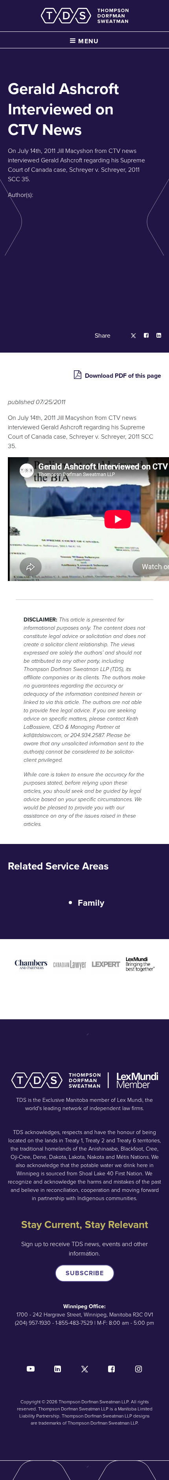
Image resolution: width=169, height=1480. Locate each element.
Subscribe (85, 1273)
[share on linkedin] (155, 336)
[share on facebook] (142, 336)
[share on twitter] (129, 336)
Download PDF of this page (122, 375)
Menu (87, 41)
